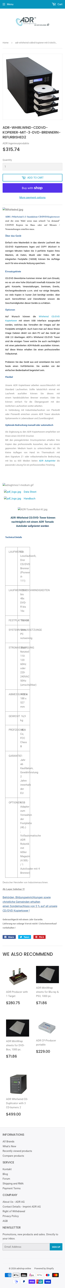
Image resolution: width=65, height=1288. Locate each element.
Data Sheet (30, 491)
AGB (5, 1221)
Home (5, 42)
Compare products (13, 1155)
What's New (9, 1146)
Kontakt (7, 1169)
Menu (10, 4)
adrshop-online (23, 1268)
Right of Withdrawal (14, 1211)
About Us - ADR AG (14, 1201)
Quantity (7, 160)
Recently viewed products (17, 1151)
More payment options (32, 197)
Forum (6, 1178)
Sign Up (56, 1247)
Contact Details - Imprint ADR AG (22, 1206)
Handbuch (29, 498)
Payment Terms (12, 1188)
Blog (5, 1174)
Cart (59, 4)
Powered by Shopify (44, 1268)
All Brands (8, 1141)
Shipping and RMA (13, 1183)
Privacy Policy (11, 1216)
